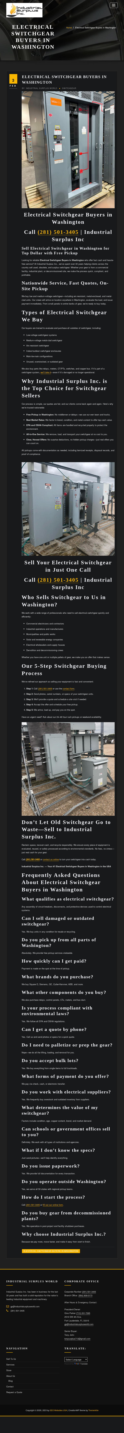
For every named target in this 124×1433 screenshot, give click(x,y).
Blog (10, 1380)
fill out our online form (53, 1204)
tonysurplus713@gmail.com (77, 1338)
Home (69, 27)
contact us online (51, 859)
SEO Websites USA (58, 1410)
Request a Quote (14, 1392)
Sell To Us (11, 1358)
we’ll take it (46, 372)
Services (10, 1364)
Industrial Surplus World (39, 88)
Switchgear (69, 88)
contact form (68, 688)
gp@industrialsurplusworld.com (25, 1306)
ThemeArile (93, 1410)
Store (8, 1370)
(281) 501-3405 (58, 232)
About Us (10, 1375)
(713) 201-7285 (83, 1313)
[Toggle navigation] (114, 5)
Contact (10, 1386)
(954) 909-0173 (85, 1295)
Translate (84, 1364)
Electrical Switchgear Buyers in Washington (95, 27)
